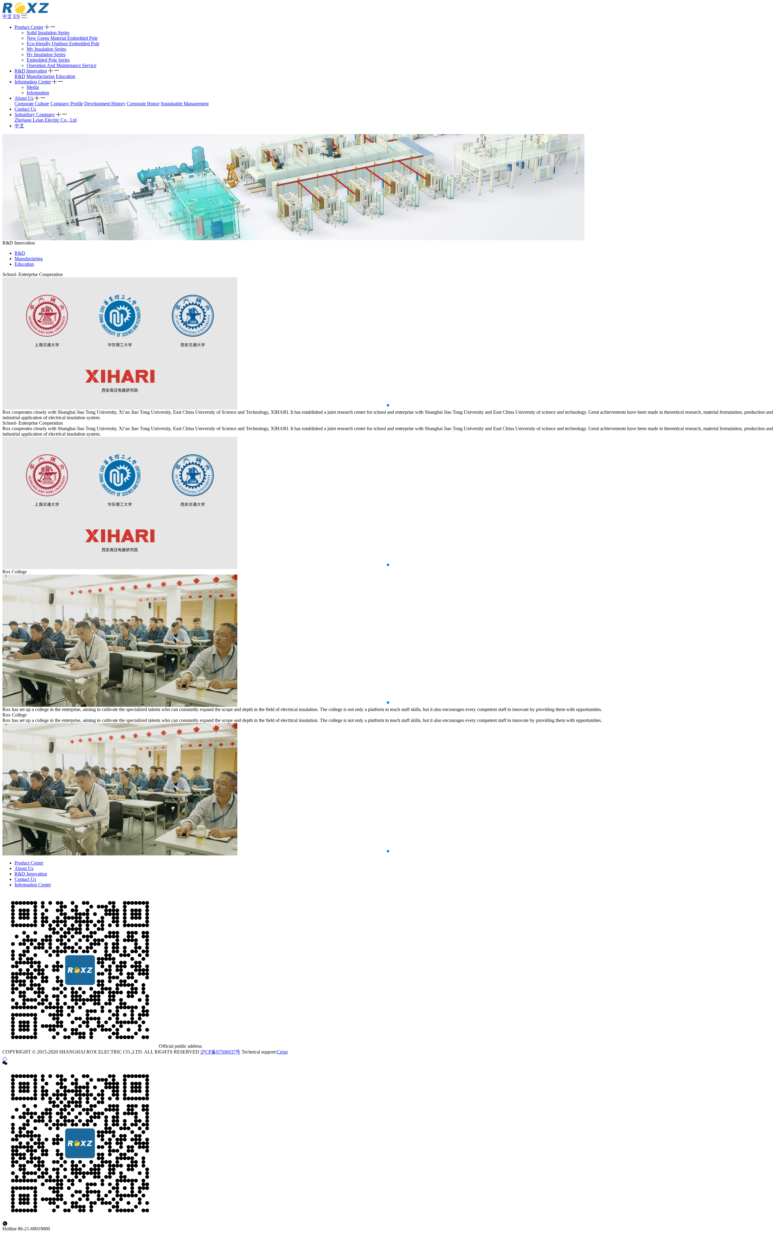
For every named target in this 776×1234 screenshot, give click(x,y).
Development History (104, 103)
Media (33, 87)
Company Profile (66, 103)
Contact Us (25, 109)
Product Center (29, 27)
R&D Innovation (31, 70)
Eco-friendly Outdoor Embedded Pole (63, 43)
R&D (20, 76)
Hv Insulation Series (46, 54)
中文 (7, 16)
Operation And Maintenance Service (61, 65)
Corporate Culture (32, 103)
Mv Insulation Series (46, 49)
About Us (24, 98)
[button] (388, 405)
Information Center (33, 81)
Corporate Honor (143, 103)
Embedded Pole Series (48, 59)
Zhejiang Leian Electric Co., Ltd (46, 120)
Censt (282, 1051)
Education (65, 76)
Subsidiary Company (35, 114)
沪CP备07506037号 (220, 1051)
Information (38, 92)
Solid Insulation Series (48, 32)
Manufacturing (40, 76)
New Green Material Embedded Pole (62, 38)
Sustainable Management (185, 103)
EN (16, 16)
